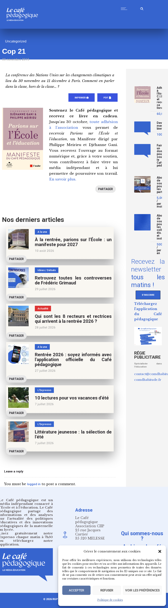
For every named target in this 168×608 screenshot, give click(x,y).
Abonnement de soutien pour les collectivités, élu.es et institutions (159, 227)
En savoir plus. (62, 179)
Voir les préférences (142, 590)
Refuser (106, 590)
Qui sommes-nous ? (142, 535)
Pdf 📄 (107, 97)
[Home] (24, 27)
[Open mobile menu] (125, 9)
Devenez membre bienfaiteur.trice (159, 125)
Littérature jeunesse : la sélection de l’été (73, 434)
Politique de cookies (110, 599)
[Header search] (141, 8)
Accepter (76, 590)
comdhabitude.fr (147, 380)
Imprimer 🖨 (82, 97)
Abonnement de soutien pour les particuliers (159, 185)
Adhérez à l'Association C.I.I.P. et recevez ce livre (159, 98)
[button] (160, 551)
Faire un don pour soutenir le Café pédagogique (159, 155)
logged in (34, 484)
